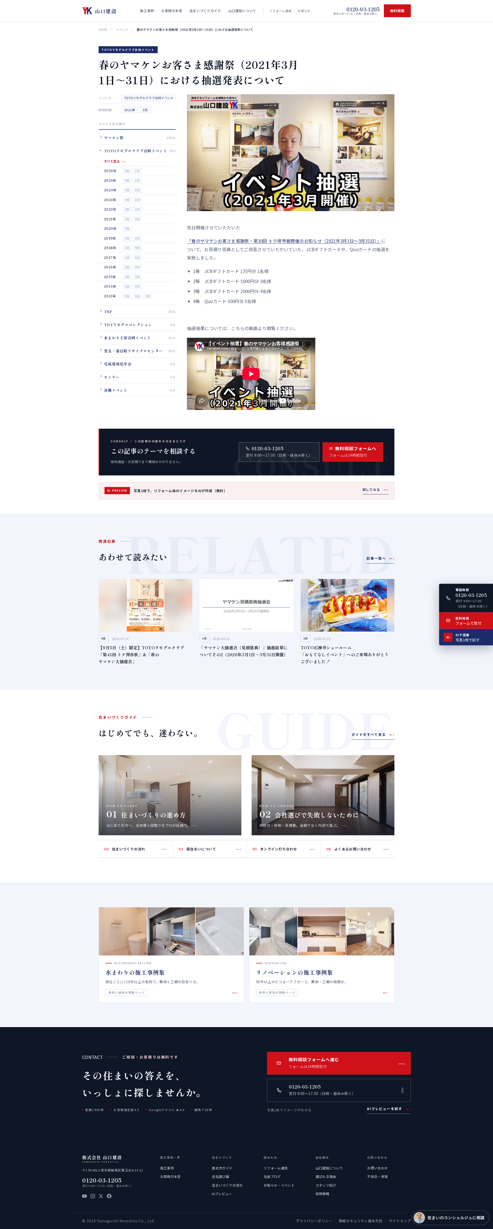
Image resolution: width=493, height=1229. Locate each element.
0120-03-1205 (102, 1180)
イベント (122, 29)
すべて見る (114, 161)
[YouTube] (84, 1196)
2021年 (129, 110)
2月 (137, 209)
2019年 (110, 238)
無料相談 (397, 10)
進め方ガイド (222, 1168)
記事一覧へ (380, 558)
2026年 (110, 170)
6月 (137, 296)
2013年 (110, 295)
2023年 (110, 199)
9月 (127, 171)
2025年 (110, 180)
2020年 (110, 228)
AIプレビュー (222, 1193)
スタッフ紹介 (326, 1185)
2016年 (110, 267)
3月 (145, 110)
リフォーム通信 (280, 11)
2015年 (110, 276)
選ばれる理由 (326, 1176)
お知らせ (304, 11)
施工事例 (167, 1168)
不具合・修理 (377, 1176)
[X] (101, 1196)
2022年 (110, 209)
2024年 (110, 189)
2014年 (110, 286)
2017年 (110, 257)
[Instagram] (92, 1196)
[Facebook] (109, 1196)
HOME (103, 29)
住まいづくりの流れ (227, 1185)
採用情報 (322, 1193)
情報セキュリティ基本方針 (361, 1220)
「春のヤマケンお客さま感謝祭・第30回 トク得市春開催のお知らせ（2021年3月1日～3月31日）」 (284, 241)
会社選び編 (220, 1176)
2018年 (110, 247)
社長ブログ (272, 1176)
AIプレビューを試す (389, 1108)
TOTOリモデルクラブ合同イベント (149, 98)
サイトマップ (400, 1220)
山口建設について (329, 1168)
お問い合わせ (377, 1168)
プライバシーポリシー (314, 1220)
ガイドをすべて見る (373, 734)
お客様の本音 (170, 1176)
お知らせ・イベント (279, 1185)
